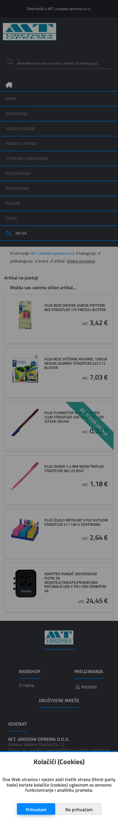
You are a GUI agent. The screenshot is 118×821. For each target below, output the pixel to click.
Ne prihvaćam (79, 809)
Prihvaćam (36, 809)
